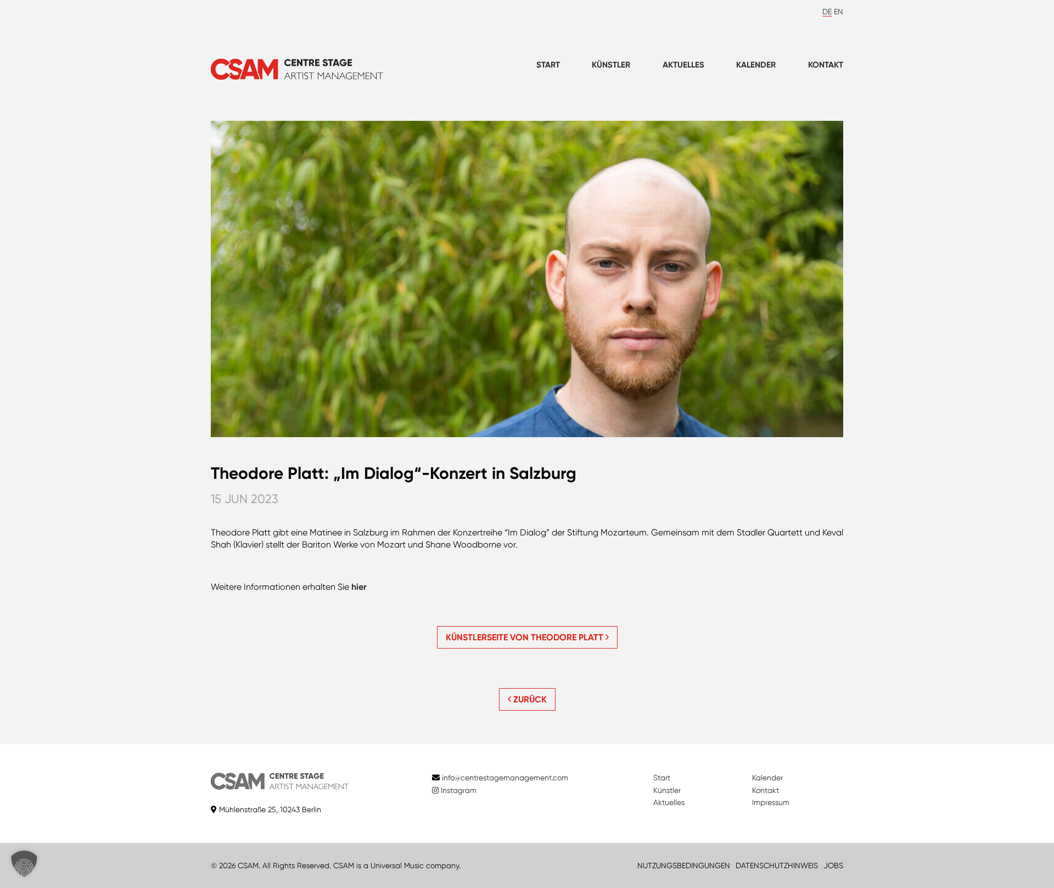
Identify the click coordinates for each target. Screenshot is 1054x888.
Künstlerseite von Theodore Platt (526, 637)
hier (359, 587)
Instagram (457, 790)
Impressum (770, 802)
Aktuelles (683, 65)
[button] (24, 864)
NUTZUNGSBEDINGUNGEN (683, 865)
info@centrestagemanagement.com (505, 777)
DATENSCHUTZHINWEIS (777, 865)
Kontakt (825, 65)
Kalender (756, 65)
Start (548, 65)
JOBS (833, 865)
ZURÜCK (529, 699)
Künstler (611, 65)
